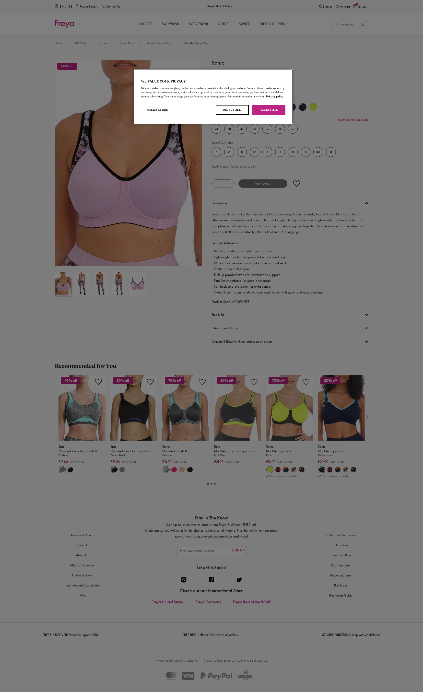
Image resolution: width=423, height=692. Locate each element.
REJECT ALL (232, 109)
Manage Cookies (157, 109)
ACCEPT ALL (269, 109)
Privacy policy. (275, 96)
